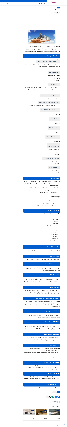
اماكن (39, 3)
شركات (45, 3)
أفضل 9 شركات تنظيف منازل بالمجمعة (42, 418)
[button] (56, 397)
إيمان (57, 12)
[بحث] (7, 3)
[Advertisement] (41, 23)
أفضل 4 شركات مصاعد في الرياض (55, 418)
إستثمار (42, 3)
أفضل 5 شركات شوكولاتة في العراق (30, 418)
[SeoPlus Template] (59, 425)
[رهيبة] (54, 2)
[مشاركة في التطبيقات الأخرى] (47, 397)
